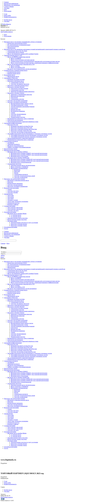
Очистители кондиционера (15, 120)
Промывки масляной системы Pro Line (22, 126)
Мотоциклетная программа (12, 150)
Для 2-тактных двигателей (15, 207)
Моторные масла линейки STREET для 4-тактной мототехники (29, 153)
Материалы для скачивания (12, 5)
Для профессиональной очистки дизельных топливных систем (29, 136)
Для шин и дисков (12, 200)
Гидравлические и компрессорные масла (15, 70)
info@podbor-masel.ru (7, 31)
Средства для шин (12, 192)
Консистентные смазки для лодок (17, 219)
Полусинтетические (13, 46)
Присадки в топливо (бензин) (15, 87)
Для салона (10, 197)
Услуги (6, 228)
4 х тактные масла (16, 216)
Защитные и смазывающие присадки (21, 94)
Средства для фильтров (20, 177)
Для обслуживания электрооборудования (22, 106)
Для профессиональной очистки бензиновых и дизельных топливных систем (29, 133)
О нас (5, 14)
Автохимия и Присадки (11, 78)
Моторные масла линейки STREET (17, 151)
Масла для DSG (15, 66)
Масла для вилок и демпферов (19, 167)
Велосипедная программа (11, 188)
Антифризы (10, 142)
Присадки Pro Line (12, 124)
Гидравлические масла (13, 72)
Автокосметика (8, 194)
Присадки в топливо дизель (19, 225)
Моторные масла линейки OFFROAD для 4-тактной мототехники (30, 159)
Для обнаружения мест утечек (19, 105)
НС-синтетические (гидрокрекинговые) (18, 45)
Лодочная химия (12, 221)
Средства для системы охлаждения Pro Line (23, 132)
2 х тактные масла (16, 215)
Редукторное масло (9, 75)
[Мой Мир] (3, 499)
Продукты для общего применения (17, 186)
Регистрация (7, 11)
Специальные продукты (14, 164)
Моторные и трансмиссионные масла (18, 180)
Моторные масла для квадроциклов (21, 162)
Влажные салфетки (12, 204)
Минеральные (11, 48)
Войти (3, 255)
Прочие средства (15, 109)
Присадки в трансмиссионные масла (17, 85)
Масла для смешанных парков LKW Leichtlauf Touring (22, 54)
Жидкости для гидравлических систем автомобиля (21, 69)
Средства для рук (16, 115)
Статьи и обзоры (9, 6)
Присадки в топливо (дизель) (15, 93)
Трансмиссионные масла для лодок (17, 218)
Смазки (13, 112)
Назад (2, 257)
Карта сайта (7, 15)
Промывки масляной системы (16, 79)
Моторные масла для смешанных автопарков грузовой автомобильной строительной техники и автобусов (34, 49)
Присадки (17, 171)
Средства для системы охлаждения (17, 100)
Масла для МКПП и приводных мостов (18, 57)
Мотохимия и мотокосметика (19, 168)
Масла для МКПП (16, 58)
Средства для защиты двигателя (20, 84)
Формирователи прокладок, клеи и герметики (20, 118)
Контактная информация (11, 3)
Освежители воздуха (13, 203)
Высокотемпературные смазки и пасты (22, 103)
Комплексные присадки (17, 96)
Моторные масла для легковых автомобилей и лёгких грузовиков (23, 42)
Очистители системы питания (19, 88)
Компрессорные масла (13, 73)
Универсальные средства (18, 117)
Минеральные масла (13, 76)
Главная (6, 2)
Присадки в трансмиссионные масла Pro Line (24, 129)
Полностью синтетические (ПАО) (17, 43)
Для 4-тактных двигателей (15, 209)
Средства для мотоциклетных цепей (24, 176)
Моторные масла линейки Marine (16, 213)
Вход (5, 9)
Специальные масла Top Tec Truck (17, 51)
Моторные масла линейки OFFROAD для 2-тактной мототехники (30, 161)
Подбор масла (8, 20)
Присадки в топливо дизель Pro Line (21, 130)
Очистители (14, 97)
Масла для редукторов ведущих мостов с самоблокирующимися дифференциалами (35, 63)
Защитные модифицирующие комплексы (22, 91)
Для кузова (10, 195)
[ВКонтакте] (2, 499)
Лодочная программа (10, 212)
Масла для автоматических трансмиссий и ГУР (21, 64)
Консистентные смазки (10, 148)
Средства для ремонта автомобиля (17, 102)
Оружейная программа (10, 227)
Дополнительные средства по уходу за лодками (24, 222)
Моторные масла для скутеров (19, 156)
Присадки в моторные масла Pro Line (21, 127)
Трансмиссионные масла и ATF (13, 55)
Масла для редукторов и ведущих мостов (22, 60)
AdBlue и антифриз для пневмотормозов (19, 147)
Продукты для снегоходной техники (14, 179)
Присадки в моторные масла (15, 81)
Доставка (6, 8)
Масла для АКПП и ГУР (18, 67)
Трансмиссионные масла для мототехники (23, 165)
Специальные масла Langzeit (15, 52)
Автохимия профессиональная (13, 123)
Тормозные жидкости (13, 144)
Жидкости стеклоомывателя (15, 145)
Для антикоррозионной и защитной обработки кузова (22, 121)
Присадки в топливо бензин (19, 224)
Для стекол (10, 198)
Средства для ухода (12, 191)
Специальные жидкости (11, 141)
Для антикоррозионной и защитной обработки (20, 138)
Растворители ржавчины (18, 111)
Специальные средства (17, 82)
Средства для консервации (18, 114)
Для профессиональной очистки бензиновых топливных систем (29, 135)
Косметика (17, 170)
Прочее (16, 173)
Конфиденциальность (10, 17)
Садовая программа (9, 206)
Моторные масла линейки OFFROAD (18, 158)
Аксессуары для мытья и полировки (17, 201)
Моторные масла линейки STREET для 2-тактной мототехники (29, 155)
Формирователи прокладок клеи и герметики (20, 139)
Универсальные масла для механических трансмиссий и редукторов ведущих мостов (35, 61)
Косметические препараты (15, 183)
